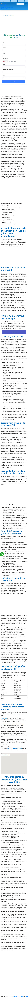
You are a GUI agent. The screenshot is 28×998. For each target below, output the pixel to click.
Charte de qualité (19, 996)
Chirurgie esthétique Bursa (14, 979)
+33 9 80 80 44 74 (15, 958)
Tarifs (26, 996)
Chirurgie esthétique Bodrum (14, 990)
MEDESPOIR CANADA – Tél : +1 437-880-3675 (14, 968)
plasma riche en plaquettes (14, 748)
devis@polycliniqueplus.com (14, 971)
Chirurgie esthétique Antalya (14, 986)
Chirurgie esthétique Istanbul (14, 988)
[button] (9, 16)
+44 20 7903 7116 (15, 960)
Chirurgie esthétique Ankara (14, 981)
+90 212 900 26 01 (15, 963)
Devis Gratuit (20, 4)
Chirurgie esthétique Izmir (14, 983)
